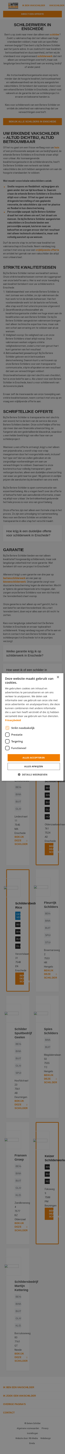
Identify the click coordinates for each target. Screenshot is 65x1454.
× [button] (58, 677)
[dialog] (32, 727)
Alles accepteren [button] (34, 757)
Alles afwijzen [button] (33, 766)
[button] (32, 775)
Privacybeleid (13, 720)
